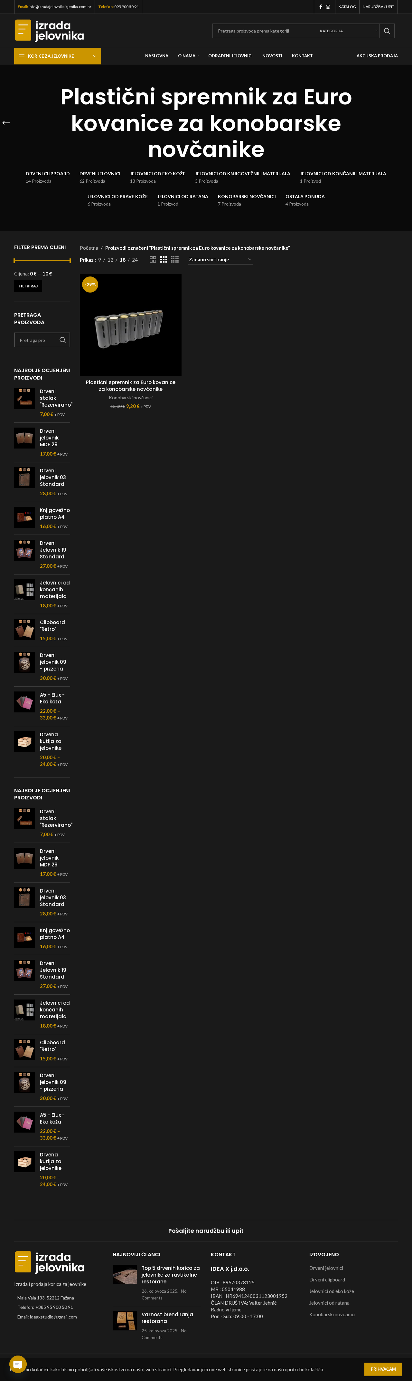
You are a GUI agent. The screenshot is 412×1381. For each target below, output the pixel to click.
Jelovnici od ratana (329, 1303)
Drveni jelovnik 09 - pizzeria (53, 662)
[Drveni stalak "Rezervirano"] (24, 403)
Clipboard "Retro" (52, 626)
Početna (89, 248)
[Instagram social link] (328, 7)
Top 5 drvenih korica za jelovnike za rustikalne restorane (171, 1275)
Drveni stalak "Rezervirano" (56, 398)
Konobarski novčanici (131, 397)
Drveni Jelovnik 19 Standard (53, 550)
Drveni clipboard (327, 1279)
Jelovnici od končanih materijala (55, 589)
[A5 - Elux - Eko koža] (24, 706)
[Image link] (49, 1262)
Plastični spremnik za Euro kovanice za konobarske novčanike (130, 385)
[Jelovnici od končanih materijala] (24, 594)
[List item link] (58, 1307)
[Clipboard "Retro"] (24, 630)
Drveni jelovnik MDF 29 (49, 438)
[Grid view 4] (175, 259)
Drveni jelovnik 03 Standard (53, 477)
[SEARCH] (387, 31)
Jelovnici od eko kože (331, 1291)
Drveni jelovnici (326, 1268)
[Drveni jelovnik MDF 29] (24, 442)
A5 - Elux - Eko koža (52, 698)
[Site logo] (49, 30)
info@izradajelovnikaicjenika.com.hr (60, 6)
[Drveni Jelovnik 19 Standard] (24, 554)
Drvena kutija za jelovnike (50, 741)
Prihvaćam (383, 1369)
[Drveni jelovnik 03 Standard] (24, 482)
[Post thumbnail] (125, 1283)
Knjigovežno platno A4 (55, 513)
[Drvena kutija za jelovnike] (24, 749)
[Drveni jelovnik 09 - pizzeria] (24, 666)
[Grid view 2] (153, 259)
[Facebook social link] (320, 7)
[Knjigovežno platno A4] (24, 518)
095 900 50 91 (126, 6)
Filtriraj (28, 286)
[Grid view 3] (163, 259)
